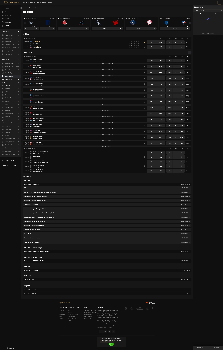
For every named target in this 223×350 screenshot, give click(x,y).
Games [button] (70, 312)
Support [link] (61, 312)
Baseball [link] (31, 8)
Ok (111, 344)
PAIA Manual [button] (87, 318)
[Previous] (25, 23)
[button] (50, 2)
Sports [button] (70, 310)
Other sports (6, 59)
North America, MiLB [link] (31, 148)
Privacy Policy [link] (88, 314)
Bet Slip (200, 348)
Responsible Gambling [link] (90, 312)
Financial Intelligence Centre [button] (104, 327)
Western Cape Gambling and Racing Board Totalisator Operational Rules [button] (108, 311)
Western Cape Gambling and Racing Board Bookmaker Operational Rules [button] (108, 314)
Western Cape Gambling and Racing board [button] (108, 321)
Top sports (5, 31)
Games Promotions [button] (73, 318)
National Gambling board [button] (103, 323)
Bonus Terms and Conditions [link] (75, 323)
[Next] (190, 23)
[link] (11, 2)
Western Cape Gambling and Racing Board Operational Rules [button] (108, 318)
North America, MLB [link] (31, 56)
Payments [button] (62, 314)
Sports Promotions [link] (73, 314)
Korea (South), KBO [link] (31, 38)
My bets (216, 348)
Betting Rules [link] (71, 316)
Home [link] (24, 8)
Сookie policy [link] (88, 316)
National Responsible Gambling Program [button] (107, 325)
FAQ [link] (60, 316)
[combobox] (10, 165)
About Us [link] (61, 310)
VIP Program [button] (71, 321)
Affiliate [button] (61, 318)
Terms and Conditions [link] (90, 310)
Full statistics (209, 33)
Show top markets (106, 63)
